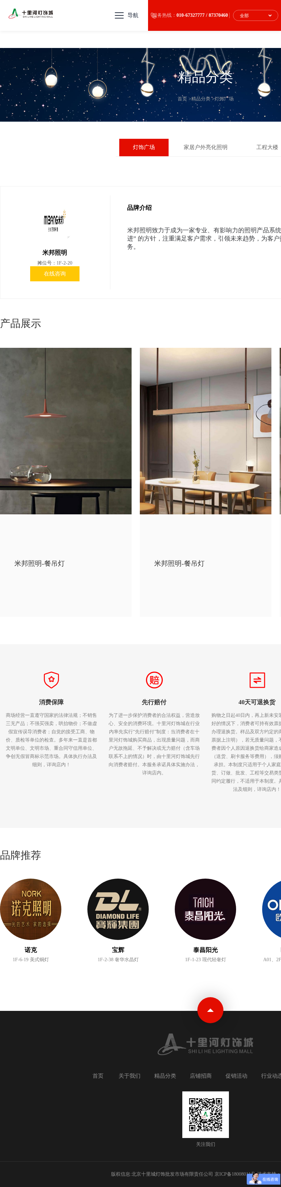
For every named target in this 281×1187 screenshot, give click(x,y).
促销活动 (236, 1076)
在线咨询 (55, 274)
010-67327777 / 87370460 (202, 15)
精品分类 (200, 98)
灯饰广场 (224, 98)
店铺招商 (201, 1076)
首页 (182, 98)
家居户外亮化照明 (206, 147)
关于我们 (129, 1076)
